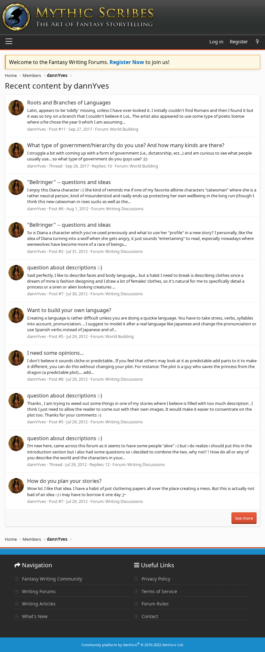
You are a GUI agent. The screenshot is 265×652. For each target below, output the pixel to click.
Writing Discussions (124, 209)
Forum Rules (154, 604)
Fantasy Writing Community (51, 579)
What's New (34, 616)
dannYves (36, 129)
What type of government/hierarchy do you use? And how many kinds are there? (125, 145)
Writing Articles (38, 604)
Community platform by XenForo (132, 644)
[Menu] (8, 41)
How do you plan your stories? (64, 480)
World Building (124, 129)
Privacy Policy (155, 579)
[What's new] (257, 41)
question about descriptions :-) (64, 267)
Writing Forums (38, 591)
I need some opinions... (55, 352)
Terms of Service (158, 591)
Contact (149, 616)
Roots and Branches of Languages (69, 102)
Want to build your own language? (69, 310)
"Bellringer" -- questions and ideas (69, 182)
